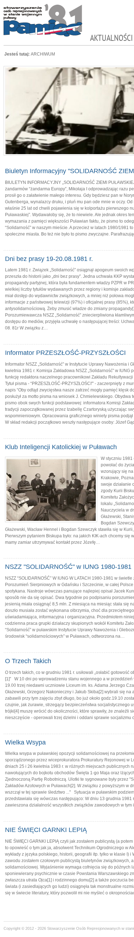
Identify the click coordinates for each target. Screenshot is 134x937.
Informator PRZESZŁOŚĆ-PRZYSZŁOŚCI (65, 352)
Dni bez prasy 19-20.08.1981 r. (49, 258)
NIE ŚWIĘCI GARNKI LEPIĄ (46, 829)
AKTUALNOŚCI (111, 38)
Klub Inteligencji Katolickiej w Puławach (61, 447)
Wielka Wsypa (25, 742)
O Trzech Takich (28, 661)
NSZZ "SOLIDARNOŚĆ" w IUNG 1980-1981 (68, 566)
